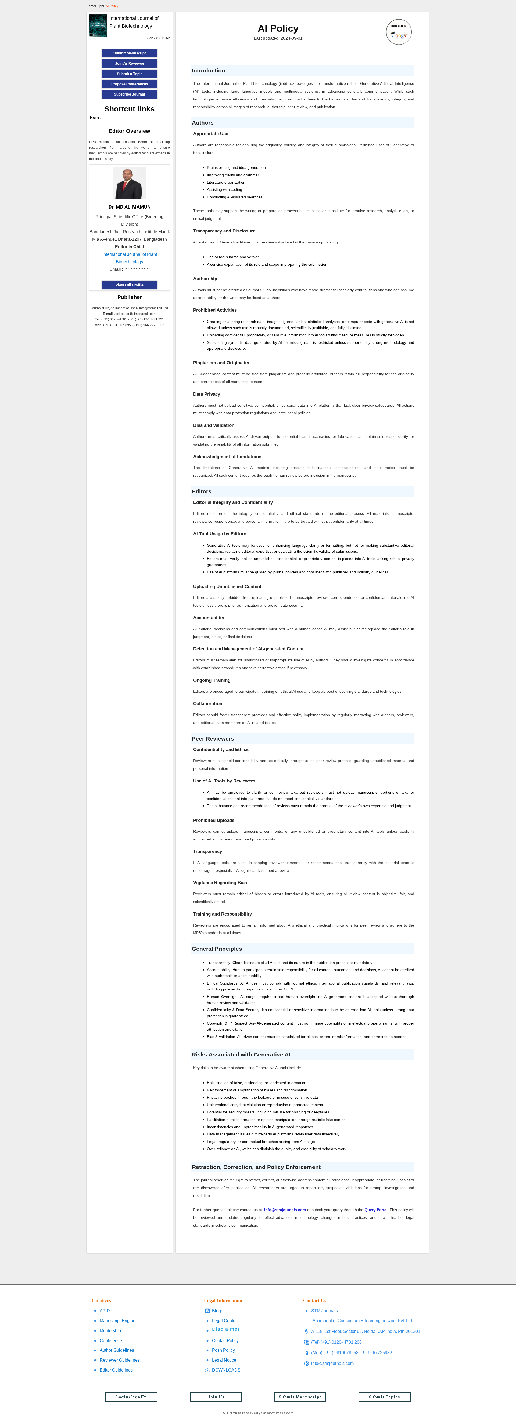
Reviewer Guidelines (120, 1360)
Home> (91, 6)
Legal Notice (224, 1360)
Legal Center (224, 1320)
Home (96, 117)
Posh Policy (223, 1350)
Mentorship (110, 1330)
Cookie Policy (225, 1340)
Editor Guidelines (116, 1370)
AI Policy (112, 6)
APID (105, 1310)
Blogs (217, 1310)
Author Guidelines (117, 1350)
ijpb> (101, 6)
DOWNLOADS (226, 1370)
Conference (111, 1340)
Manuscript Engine (117, 1320)
